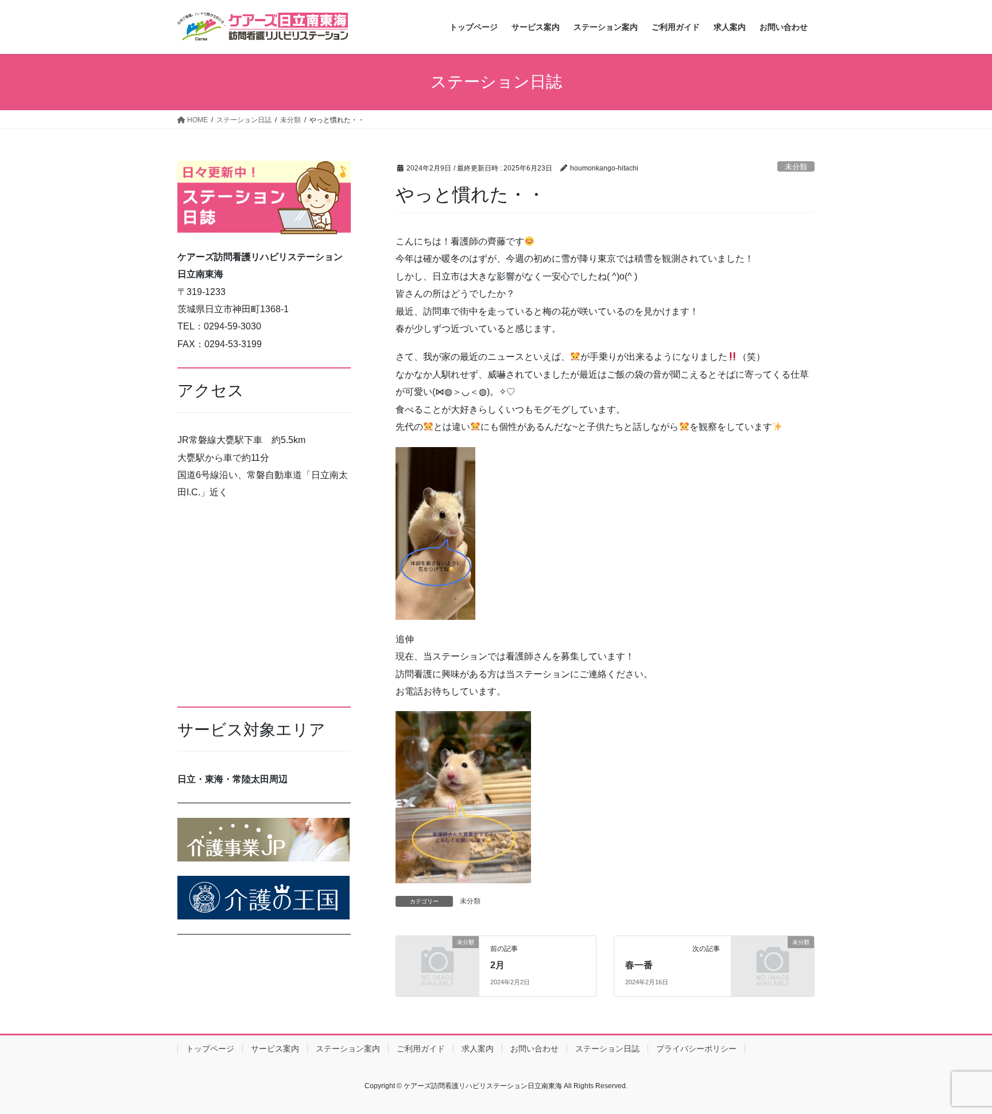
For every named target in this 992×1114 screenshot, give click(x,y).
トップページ (210, 1048)
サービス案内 (275, 1048)
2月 (497, 965)
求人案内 (478, 1048)
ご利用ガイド (421, 1048)
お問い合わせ (534, 1048)
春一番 (639, 965)
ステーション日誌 (607, 1048)
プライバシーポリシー (696, 1048)
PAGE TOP (958, 1071)
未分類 (796, 166)
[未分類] (437, 961)
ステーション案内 (348, 1048)
